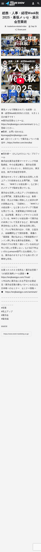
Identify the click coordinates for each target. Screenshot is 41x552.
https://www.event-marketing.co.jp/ (16, 334)
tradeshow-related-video (16, 26)
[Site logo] (15, 3)
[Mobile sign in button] (33, 3)
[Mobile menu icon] (2, 3)
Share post (21, 29)
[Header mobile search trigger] (38, 3)
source (4, 326)
